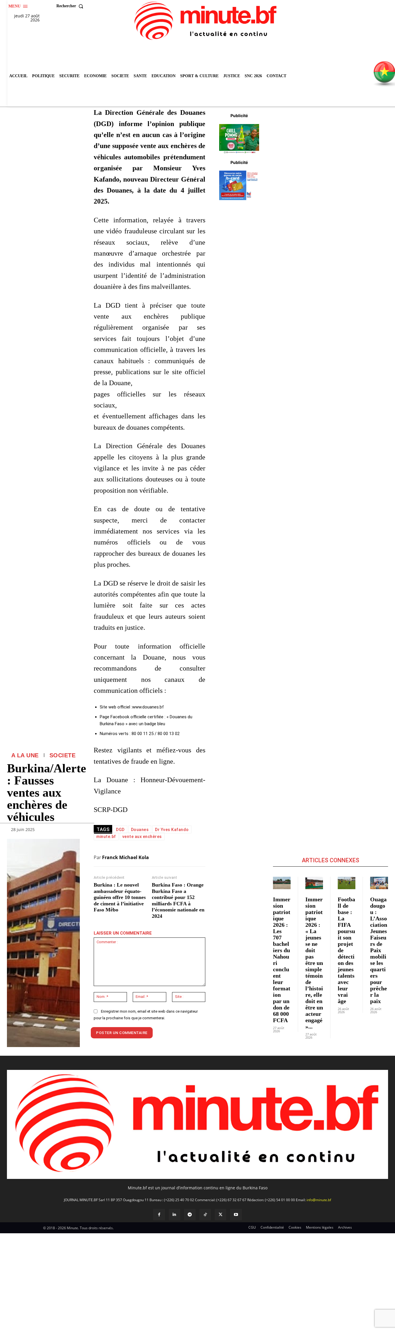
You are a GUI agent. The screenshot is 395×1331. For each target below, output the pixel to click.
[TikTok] (205, 1214)
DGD (120, 829)
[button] (71, 6)
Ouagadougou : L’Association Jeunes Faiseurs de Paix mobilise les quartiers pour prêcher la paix (378, 950)
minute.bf (106, 836)
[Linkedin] (174, 1214)
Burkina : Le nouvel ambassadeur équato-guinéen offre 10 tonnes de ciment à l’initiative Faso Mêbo (120, 897)
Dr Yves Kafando (172, 829)
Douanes (140, 829)
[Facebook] (159, 1214)
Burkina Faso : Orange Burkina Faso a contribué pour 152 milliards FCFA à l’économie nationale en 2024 (178, 900)
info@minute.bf (319, 1199)
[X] (220, 1214)
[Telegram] (189, 1214)
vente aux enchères (142, 836)
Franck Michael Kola (125, 857)
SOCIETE (62, 755)
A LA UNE (25, 755)
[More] (74, 831)
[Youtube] (235, 1214)
